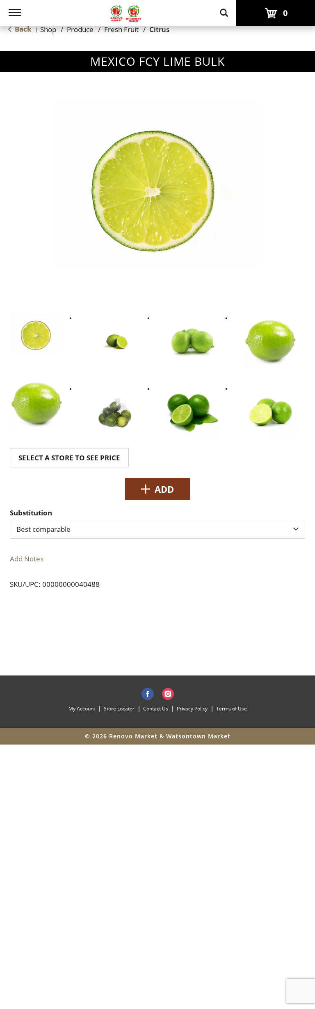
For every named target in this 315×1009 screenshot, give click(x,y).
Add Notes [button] (26, 558)
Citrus (159, 29)
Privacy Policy (192, 708)
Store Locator (119, 708)
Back (22, 29)
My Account (81, 708)
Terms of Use (231, 708)
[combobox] (157, 529)
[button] (37, 334)
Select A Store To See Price (69, 457)
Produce (80, 29)
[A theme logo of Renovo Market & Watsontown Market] (125, 12)
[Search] (224, 9)
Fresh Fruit (121, 29)
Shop (48, 29)
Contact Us (155, 708)
